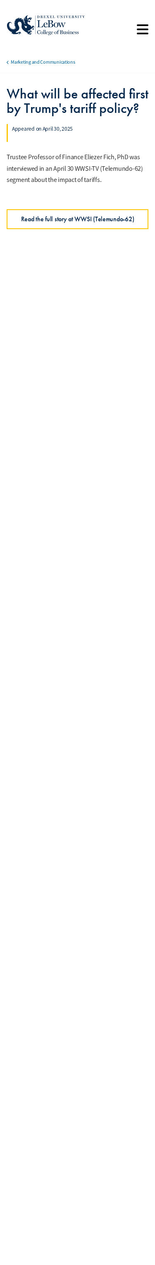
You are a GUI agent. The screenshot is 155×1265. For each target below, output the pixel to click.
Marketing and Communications (43, 62)
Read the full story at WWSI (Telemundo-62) (77, 219)
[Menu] (142, 32)
